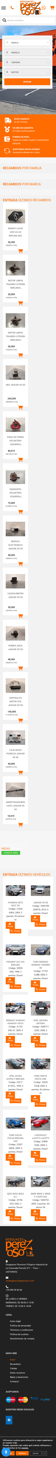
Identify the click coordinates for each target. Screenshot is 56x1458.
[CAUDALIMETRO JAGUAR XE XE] (15, 581)
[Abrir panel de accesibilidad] (6, 1452)
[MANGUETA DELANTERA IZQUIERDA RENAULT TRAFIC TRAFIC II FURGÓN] (15, 477)
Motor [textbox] (15, 72)
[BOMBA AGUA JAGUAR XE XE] (15, 633)
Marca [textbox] (14, 43)
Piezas (17, 931)
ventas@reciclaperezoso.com (20, 1281)
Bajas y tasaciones (19, 1377)
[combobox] (27, 42)
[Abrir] (3, 8)
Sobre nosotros (17, 1373)
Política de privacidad (20, 1325)
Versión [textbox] (15, 62)
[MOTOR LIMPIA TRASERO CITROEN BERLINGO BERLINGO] (15, 268)
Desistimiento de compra (22, 1338)
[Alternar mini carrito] (52, 8)
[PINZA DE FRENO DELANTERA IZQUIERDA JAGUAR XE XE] (15, 424)
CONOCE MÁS (11, 852)
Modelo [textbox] (15, 52)
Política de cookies (19, 1334)
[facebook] (9, 1420)
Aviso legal (15, 1321)
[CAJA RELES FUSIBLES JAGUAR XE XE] (15, 737)
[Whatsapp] (44, 8)
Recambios (15, 1364)
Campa (13, 1368)
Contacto (14, 1381)
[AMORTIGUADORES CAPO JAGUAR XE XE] (15, 790)
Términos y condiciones (21, 1330)
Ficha (10, 926)
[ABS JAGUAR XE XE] (15, 372)
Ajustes (36, 1453)
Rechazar (22, 1453)
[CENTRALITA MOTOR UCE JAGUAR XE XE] (15, 685)
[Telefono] (12, 8)
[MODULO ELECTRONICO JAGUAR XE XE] (15, 529)
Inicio (12, 1359)
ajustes (25, 1448)
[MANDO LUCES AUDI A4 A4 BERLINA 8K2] (15, 216)
